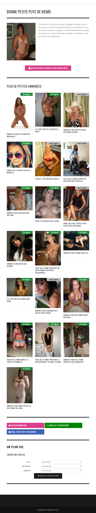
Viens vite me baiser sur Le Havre (47, 221)
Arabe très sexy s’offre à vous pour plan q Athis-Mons (74, 224)
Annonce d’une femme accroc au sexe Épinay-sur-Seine (19, 407)
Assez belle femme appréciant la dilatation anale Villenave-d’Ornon (48, 360)
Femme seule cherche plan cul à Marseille (19, 171)
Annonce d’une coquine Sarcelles (75, 253)
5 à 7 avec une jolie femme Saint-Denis (18, 300)
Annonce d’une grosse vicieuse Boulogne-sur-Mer (74, 130)
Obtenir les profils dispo (48, 476)
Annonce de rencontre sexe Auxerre (17, 264)
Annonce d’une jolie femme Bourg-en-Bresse (75, 316)
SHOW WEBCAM (18, 425)
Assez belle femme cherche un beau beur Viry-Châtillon (74, 179)
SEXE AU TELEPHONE (58, 425)
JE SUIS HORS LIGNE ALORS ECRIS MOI (49, 68)
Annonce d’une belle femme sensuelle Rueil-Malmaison (73, 360)
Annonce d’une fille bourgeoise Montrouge (18, 135)
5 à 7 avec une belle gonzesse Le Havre (47, 130)
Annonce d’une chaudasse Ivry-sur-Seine (18, 214)
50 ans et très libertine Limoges (47, 178)
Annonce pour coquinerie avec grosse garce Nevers (46, 311)
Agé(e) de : (27, 471)
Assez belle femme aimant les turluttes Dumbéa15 (17, 360)
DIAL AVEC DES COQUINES (23, 432)
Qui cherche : (26, 466)
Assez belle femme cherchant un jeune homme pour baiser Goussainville (47, 270)
